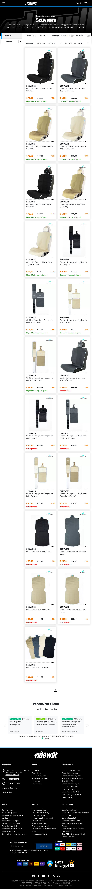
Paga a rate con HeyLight (71, 776)
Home (38, 16)
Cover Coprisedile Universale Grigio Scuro (73, 553)
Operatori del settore (70, 787)
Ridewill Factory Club (40, 778)
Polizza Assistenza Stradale (72, 778)
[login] (88, 3)
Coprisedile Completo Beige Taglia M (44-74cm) (39, 147)
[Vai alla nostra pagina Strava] (48, 876)
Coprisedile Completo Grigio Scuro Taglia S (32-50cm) (72, 379)
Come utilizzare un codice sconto (14, 834)
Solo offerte (79, 36)
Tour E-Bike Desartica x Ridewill (73, 834)
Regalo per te (67, 797)
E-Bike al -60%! (67, 815)
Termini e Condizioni (9, 826)
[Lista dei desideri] (81, 3)
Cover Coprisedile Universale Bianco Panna (73, 611)
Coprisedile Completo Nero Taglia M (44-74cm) (39, 90)
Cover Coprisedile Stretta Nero (37, 667)
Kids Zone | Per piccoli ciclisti (72, 823)
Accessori (8, 41)
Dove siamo (36, 773)
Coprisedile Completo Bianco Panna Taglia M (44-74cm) (73, 147)
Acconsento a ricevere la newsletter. (30, 851)
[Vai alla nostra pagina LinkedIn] (58, 876)
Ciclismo (45, 16)
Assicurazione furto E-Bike (71, 770)
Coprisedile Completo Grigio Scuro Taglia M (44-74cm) (72, 90)
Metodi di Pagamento (10, 813)
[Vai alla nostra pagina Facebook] (38, 876)
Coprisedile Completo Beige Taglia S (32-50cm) (73, 205)
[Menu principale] (3, 3)
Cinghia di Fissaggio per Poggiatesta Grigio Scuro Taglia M (73, 437)
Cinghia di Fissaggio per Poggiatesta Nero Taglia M (39, 437)
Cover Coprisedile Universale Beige (39, 610)
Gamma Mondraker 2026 (71, 821)
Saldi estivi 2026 (68, 831)
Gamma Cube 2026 (69, 818)
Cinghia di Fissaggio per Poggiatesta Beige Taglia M (39, 495)
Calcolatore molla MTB (70, 792)
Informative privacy (39, 810)
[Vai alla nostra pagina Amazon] (53, 876)
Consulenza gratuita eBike (71, 795)
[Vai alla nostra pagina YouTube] (43, 876)
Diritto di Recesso (8, 831)
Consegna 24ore (59, 36)
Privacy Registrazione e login (43, 818)
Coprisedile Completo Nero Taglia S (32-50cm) (39, 205)
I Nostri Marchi (37, 781)
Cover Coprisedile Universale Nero (38, 552)
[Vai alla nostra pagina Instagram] (33, 876)
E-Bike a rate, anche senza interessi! (75, 813)
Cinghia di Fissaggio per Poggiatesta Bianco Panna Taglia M (73, 495)
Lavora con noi (37, 784)
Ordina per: (41, 43)
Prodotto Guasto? (68, 789)
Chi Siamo (35, 770)
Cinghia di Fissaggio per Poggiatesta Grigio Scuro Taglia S (39, 321)
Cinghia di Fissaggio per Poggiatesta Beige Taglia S (73, 321)
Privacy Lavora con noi (40, 826)
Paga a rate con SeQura (71, 784)
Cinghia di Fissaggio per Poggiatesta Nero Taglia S (73, 263)
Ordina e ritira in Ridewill (11, 823)
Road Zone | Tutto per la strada (73, 829)
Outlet (64, 826)
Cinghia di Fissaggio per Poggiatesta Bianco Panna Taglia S (39, 379)
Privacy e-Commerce (40, 815)
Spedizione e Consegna (10, 821)
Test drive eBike (68, 781)
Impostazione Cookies (40, 834)
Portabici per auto (68, 837)
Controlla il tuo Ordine (70, 773)
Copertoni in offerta (69, 810)
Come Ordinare (7, 810)
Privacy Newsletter (39, 823)
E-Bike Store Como (39, 776)
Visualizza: (68, 43)
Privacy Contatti (38, 821)
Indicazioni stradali (12, 775)
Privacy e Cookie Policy (40, 813)
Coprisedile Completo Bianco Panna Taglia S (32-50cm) (39, 263)
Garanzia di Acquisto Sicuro (12, 829)
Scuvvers (52, 16)
